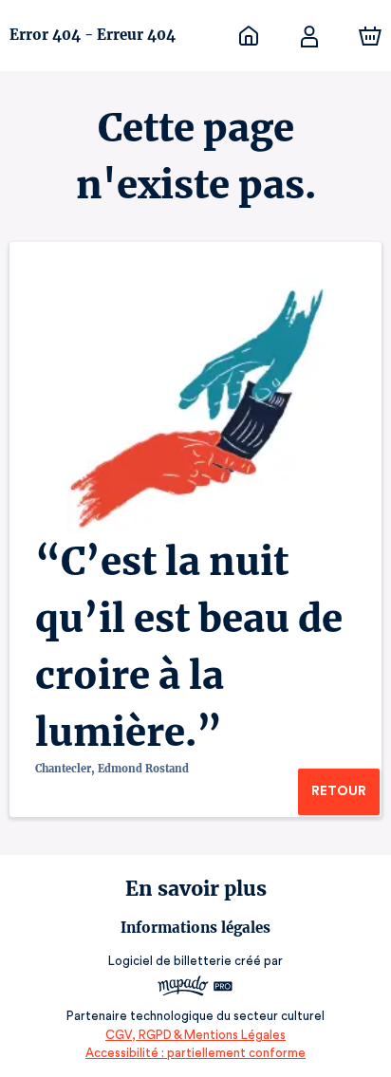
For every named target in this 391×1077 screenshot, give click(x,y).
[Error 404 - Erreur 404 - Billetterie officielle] (248, 36)
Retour (338, 791)
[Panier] (370, 36)
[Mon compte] (309, 36)
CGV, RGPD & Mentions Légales (195, 1035)
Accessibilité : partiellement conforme (195, 1053)
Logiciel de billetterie (170, 961)
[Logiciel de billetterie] (195, 988)
